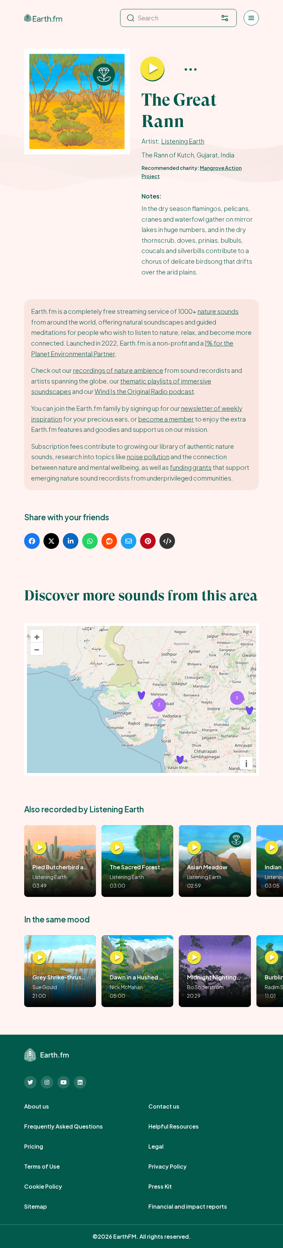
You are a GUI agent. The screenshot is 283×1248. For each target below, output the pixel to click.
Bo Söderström (205, 987)
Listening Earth (182, 141)
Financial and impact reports (195, 1206)
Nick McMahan (126, 987)
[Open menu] (251, 18)
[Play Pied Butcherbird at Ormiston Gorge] (39, 848)
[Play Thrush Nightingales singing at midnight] (194, 958)
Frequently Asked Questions (71, 1126)
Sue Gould (44, 987)
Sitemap (43, 1206)
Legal (163, 1146)
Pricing (41, 1146)
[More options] (191, 69)
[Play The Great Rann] (152, 69)
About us (44, 1106)
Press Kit (167, 1186)
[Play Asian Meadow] (194, 848)
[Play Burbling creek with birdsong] (272, 958)
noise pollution (148, 457)
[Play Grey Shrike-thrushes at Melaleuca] (39, 958)
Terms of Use (49, 1166)
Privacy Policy (175, 1166)
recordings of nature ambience (118, 370)
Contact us (171, 1106)
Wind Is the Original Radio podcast (144, 391)
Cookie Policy (50, 1186)
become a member (166, 419)
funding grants (191, 467)
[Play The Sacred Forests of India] (117, 848)
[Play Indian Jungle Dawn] (272, 848)
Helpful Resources (181, 1126)
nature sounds (217, 311)
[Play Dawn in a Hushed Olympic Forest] (117, 958)
